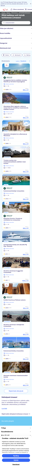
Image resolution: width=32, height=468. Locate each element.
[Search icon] (7, 10)
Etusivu (4, 12)
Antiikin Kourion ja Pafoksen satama (15, 300)
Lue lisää (4, 408)
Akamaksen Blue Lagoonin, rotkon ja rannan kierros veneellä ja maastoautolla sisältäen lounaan (16, 108)
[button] (6, 55)
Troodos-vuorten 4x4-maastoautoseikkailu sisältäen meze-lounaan (15, 162)
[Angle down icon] (22, 28)
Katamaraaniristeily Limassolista (14, 351)
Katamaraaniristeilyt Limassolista (14, 191)
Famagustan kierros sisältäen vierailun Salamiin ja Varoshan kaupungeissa (15, 80)
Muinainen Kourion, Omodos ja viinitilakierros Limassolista (13, 219)
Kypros (8, 12)
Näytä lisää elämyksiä (16, 391)
